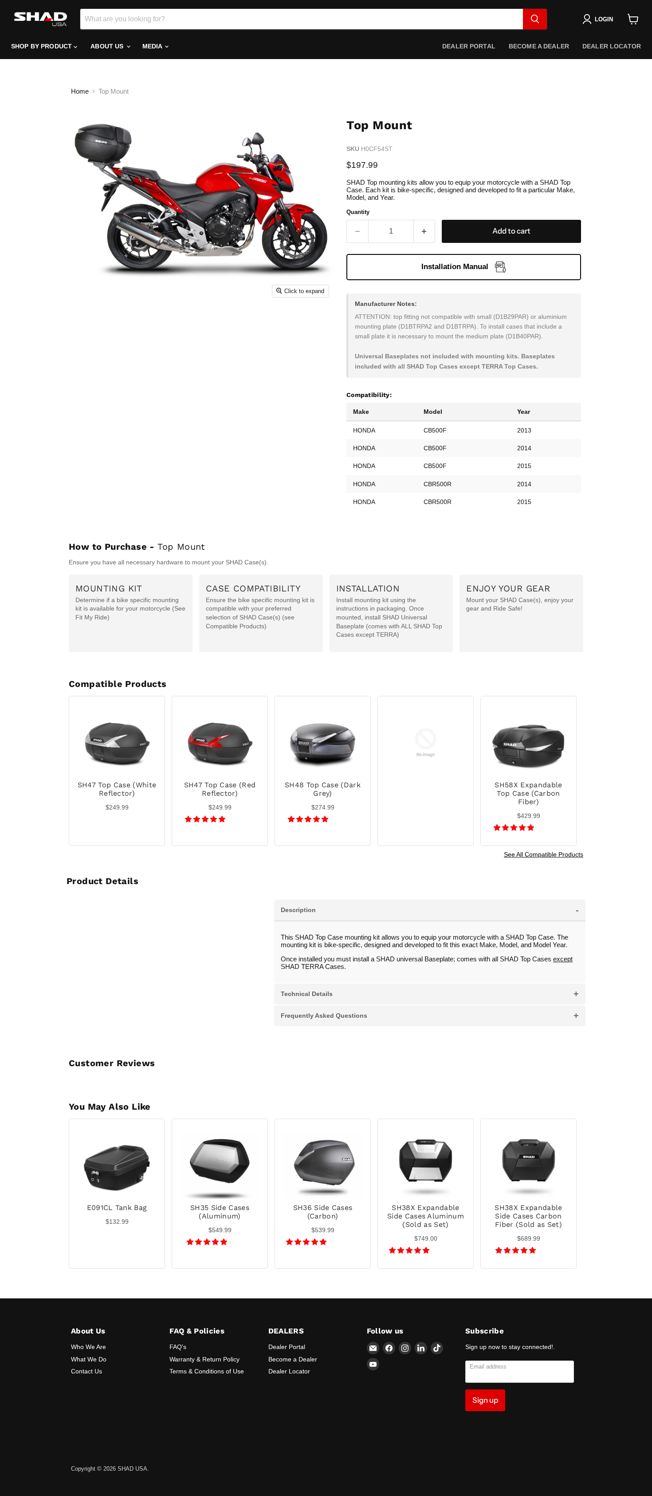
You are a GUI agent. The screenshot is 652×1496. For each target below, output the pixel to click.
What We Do (88, 1359)
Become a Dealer (539, 46)
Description (430, 910)
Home (80, 91)
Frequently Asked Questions (430, 1015)
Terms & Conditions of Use (206, 1371)
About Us (107, 46)
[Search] (535, 19)
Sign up (485, 1400)
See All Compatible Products (543, 854)
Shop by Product (42, 46)
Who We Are (88, 1346)
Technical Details (430, 994)
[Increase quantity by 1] (425, 231)
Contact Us (86, 1371)
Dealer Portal (468, 46)
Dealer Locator (611, 46)
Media (153, 46)
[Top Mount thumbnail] (93, 327)
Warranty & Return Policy (204, 1359)
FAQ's (177, 1346)
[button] (206, 819)
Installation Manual (454, 266)
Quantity (357, 212)
